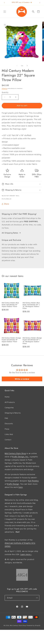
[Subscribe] (36, 598)
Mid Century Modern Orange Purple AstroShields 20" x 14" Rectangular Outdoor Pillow (32, 340)
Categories (9, 408)
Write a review (22, 379)
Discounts (9, 423)
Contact (8, 440)
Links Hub (9, 434)
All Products (10, 402)
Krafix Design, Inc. (20, 457)
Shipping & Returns (13, 413)
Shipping (4, 88)
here (20, 487)
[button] (4, 11)
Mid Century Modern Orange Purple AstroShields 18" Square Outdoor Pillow (11, 340)
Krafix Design (13, 484)
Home (7, 397)
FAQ (6, 418)
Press (7, 429)
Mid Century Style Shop (15, 453)
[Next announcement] (39, 2)
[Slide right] (27, 65)
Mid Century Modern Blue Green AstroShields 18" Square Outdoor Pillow (10, 304)
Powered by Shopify (33, 625)
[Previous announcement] (4, 2)
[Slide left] (16, 65)
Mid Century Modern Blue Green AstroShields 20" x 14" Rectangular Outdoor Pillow (31, 305)
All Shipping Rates (10, 233)
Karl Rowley (33, 481)
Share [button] (6, 204)
